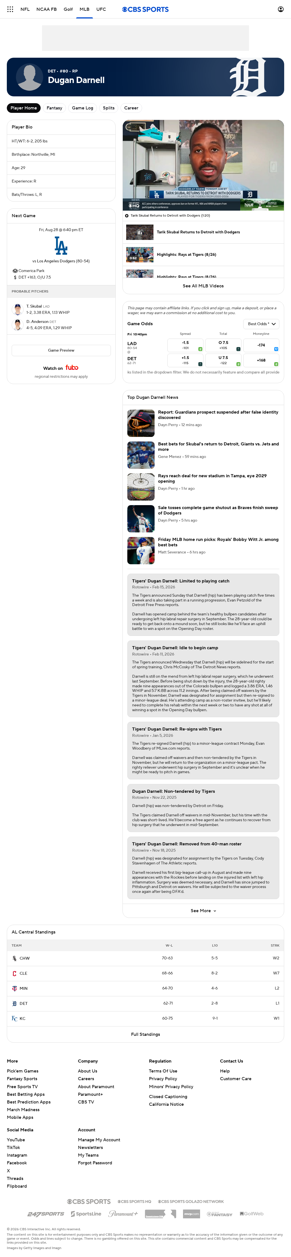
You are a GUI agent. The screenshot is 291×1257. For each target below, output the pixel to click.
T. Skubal (34, 306)
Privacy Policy (163, 1079)
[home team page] (61, 246)
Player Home (24, 108)
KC (22, 1018)
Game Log (82, 108)
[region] (203, 165)
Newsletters (90, 1147)
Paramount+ (90, 1094)
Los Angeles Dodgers (56, 261)
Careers (86, 1079)
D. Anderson (37, 321)
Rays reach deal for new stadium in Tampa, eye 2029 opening (212, 478)
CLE (23, 973)
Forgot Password (95, 1163)
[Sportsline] (86, 1213)
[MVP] (191, 1212)
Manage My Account (99, 1140)
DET (24, 1003)
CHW (25, 958)
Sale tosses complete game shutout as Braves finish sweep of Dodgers (218, 510)
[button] (10, 9)
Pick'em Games (22, 1071)
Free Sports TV (22, 1087)
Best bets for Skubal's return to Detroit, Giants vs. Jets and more (218, 446)
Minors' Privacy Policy (171, 1087)
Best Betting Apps (26, 1094)
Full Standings (145, 1034)
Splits (109, 108)
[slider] (203, 194)
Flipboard (17, 1186)
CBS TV (86, 1102)
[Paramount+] (123, 1212)
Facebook (17, 1163)
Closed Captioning (168, 1097)
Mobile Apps (20, 1117)
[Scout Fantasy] (220, 1214)
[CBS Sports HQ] (134, 1201)
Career (131, 108)
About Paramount (96, 1087)
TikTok (13, 1147)
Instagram (17, 1155)
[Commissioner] (160, 1212)
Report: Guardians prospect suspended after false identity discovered (218, 414)
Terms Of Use (163, 1071)
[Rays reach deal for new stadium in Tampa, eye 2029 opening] (141, 487)
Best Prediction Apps (29, 1102)
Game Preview (61, 350)
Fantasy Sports (22, 1079)
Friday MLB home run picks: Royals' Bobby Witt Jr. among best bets (218, 542)
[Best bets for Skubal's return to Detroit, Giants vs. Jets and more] (141, 455)
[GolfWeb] (252, 1214)
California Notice (166, 1104)
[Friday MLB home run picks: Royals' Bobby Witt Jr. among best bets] (141, 550)
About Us (87, 1071)
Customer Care (235, 1079)
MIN (24, 988)
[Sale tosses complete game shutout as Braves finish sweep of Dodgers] (141, 518)
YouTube (16, 1140)
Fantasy (54, 108)
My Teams (88, 1155)
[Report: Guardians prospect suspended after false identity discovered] (141, 423)
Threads (15, 1178)
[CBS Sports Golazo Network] (191, 1201)
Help (225, 1071)
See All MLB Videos (203, 286)
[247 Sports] (45, 1213)
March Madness (23, 1110)
